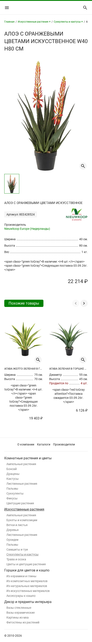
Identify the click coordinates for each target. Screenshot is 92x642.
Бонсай (11, 469)
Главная (9, 21)
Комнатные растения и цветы (28, 458)
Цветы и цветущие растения (26, 564)
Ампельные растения (21, 464)
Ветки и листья (17, 525)
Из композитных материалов (26, 581)
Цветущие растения (20, 503)
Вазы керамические (20, 612)
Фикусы (12, 498)
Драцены (12, 474)
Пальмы (12, 488)
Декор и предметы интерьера (28, 602)
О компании (25, 444)
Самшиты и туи (17, 549)
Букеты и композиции (21, 520)
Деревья (12, 530)
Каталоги (43, 444)
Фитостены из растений (22, 622)
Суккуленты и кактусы (22, 554)
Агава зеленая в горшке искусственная (68, 368)
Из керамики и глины (21, 576)
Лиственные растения (21, 483)
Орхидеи (12, 539)
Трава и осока (16, 559)
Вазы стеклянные (18, 607)
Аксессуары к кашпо (21, 595)
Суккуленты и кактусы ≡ (68, 21)
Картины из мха (17, 617)
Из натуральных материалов (26, 586)
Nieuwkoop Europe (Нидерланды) (27, 228)
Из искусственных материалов (28, 591)
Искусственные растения (24, 509)
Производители (64, 444)
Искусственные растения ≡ (34, 21)
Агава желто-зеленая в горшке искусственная (23, 368)
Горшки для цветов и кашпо (26, 570)
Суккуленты (15, 493)
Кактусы (12, 478)
